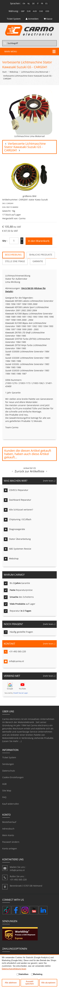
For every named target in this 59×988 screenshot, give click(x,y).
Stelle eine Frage (15, 261)
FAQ (4, 797)
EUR (28, 11)
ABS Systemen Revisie (20, 548)
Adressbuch (8, 828)
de (33, 3)
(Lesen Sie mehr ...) (11, 741)
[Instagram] (25, 910)
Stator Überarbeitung (20, 539)
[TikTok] (6, 910)
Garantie (38, 261)
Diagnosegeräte (17, 529)
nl (29, 3)
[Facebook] (16, 910)
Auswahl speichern (29, 982)
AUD (35, 11)
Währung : (14, 11)
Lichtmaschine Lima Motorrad (34, 72)
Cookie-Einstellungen (13, 777)
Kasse (49, 18)
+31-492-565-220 (17, 651)
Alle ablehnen (11, 983)
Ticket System (9, 757)
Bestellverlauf (9, 822)
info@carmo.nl (16, 661)
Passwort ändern (10, 841)
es (46, 3)
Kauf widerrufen (10, 803)
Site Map (6, 790)
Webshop (14, 72)
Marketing (37, 974)
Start (4, 72)
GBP (23, 11)
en (24, 3)
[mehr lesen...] (49, 480)
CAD (41, 11)
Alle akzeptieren (48, 983)
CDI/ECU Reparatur (18, 490)
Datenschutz (8, 770)
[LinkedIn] (43, 910)
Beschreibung (13, 254)
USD (47, 11)
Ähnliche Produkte (40, 254)
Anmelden (33, 18)
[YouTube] (34, 910)
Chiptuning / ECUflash (20, 519)
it (38, 3)
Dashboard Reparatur (20, 499)
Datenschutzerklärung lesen (14, 969)
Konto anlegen (9, 848)
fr (42, 3)
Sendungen (8, 764)
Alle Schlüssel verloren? (21, 509)
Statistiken (23, 974)
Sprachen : (15, 3)
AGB (4, 783)
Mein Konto (8, 835)
